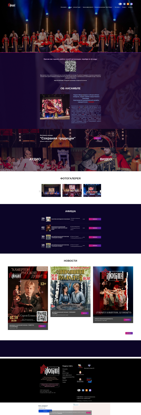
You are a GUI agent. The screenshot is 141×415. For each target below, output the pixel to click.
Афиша (70, 7)
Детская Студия (77, 7)
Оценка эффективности (88, 7)
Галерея (124, 7)
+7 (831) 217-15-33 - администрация (83, 398)
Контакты (130, 7)
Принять (88, 412)
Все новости (129, 333)
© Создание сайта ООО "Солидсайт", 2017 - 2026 (47, 392)
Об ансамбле (64, 7)
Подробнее (95, 219)
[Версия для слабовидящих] (120, 4)
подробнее (97, 138)
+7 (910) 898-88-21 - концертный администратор (86, 396)
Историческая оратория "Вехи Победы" (104, 7)
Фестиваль (117, 7)
